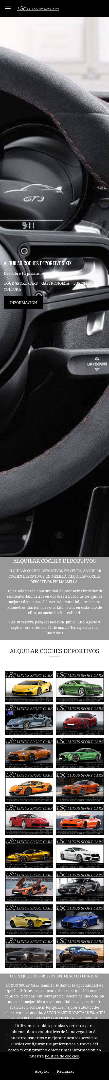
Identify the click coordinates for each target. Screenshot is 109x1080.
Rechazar (65, 1071)
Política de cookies (62, 1056)
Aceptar (42, 1071)
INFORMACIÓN (23, 302)
